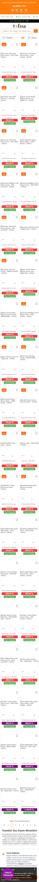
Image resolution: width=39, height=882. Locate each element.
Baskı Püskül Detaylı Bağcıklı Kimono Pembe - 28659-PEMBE (10, 331)
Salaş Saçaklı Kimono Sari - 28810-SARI (10, 806)
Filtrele (9, 38)
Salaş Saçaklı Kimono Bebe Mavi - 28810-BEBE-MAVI (10, 633)
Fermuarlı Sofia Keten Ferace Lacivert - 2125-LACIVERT (10, 244)
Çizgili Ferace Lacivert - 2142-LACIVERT (29, 417)
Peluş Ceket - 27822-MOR (27, 460)
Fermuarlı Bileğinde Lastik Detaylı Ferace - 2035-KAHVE (29, 331)
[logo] (19, 25)
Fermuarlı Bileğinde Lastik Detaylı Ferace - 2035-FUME (29, 201)
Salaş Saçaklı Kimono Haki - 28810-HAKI (29, 676)
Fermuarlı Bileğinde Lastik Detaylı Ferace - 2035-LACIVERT (10, 201)
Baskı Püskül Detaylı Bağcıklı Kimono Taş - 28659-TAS (29, 115)
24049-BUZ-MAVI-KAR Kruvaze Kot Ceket (29, 504)
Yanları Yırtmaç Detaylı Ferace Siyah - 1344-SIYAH (10, 720)
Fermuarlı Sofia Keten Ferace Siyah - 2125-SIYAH (10, 72)
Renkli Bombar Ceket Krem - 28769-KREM (29, 806)
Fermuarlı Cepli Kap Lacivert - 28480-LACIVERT (10, 288)
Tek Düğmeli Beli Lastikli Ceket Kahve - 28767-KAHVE (29, 590)
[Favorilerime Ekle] (17, 44)
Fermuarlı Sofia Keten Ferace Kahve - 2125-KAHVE (29, 72)
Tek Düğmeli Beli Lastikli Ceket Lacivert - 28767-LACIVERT (10, 676)
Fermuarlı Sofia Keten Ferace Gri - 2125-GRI (10, 115)
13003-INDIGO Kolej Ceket (8, 460)
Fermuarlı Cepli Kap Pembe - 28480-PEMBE (29, 374)
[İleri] (31, 825)
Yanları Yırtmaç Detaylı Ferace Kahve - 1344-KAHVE (29, 633)
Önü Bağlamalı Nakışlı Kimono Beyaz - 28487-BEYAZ (29, 158)
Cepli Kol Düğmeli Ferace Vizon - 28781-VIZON (29, 547)
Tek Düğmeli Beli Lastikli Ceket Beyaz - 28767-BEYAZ (10, 547)
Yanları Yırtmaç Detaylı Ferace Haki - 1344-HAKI (10, 590)
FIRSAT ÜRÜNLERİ (8, 873)
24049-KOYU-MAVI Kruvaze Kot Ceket (10, 504)
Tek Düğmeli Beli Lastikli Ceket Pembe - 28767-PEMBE (29, 720)
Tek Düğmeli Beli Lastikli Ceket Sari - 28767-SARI (29, 763)
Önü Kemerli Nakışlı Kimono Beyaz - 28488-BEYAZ (10, 417)
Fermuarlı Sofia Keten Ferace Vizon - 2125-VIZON (10, 158)
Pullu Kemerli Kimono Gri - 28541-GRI (10, 374)
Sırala (33, 38)
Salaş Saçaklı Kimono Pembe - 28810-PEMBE (10, 763)
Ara (36, 31)
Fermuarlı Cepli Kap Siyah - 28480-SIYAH (29, 244)
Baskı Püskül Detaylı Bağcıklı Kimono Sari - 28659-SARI (29, 288)
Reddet (21, 864)
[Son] (34, 825)
